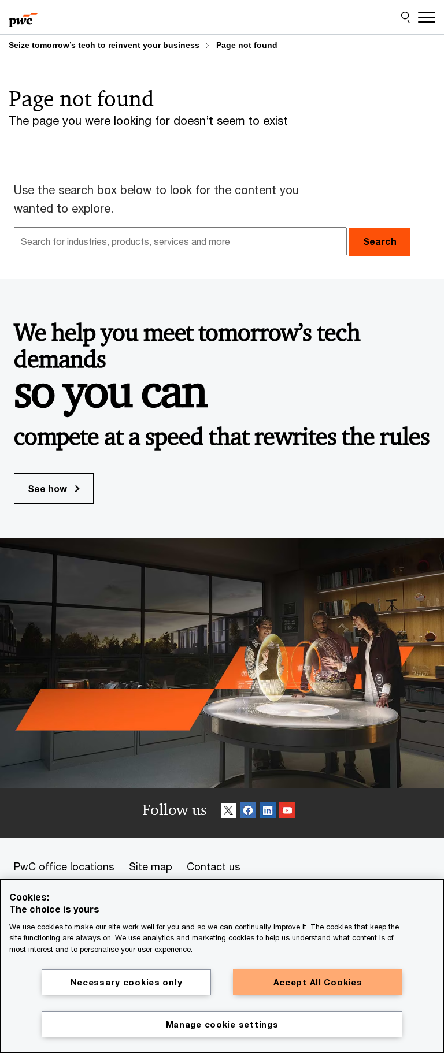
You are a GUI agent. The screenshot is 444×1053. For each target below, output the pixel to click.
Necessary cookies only (127, 982)
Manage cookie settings (222, 1024)
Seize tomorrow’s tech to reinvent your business (104, 45)
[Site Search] (405, 17)
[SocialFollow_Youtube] (287, 812)
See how (48, 488)
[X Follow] (228, 812)
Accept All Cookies (317, 982)
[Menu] (426, 17)
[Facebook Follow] (248, 812)
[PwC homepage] (23, 17)
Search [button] (380, 241)
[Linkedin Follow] (268, 812)
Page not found (247, 45)
